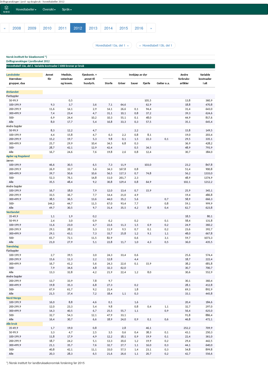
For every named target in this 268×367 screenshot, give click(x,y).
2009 (32, 28)
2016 (139, 28)
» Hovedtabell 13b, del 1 (155, 45)
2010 (47, 28)
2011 (62, 28)
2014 (108, 28)
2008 (17, 28)
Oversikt (48, 9)
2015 (124, 28)
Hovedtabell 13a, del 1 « (112, 45)
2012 (78, 28)
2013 (93, 28)
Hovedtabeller (25, 9)
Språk (66, 9)
